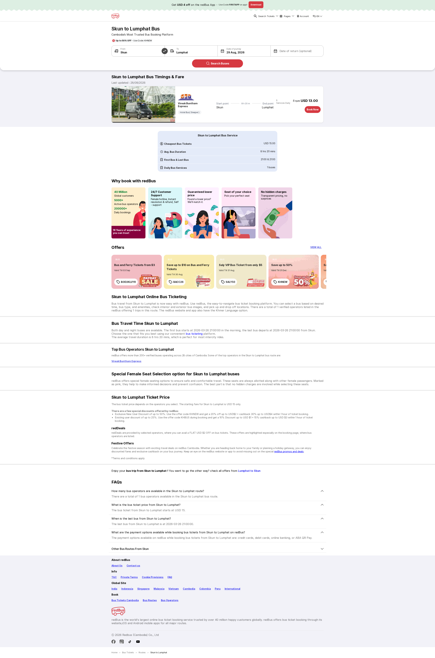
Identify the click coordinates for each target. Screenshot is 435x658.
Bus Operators (170, 600)
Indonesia (127, 588)
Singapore (143, 588)
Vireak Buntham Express (188, 105)
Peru (217, 588)
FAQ (170, 577)
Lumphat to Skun (249, 470)
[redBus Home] (115, 16)
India (114, 588)
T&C (114, 577)
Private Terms (129, 577)
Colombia (205, 588)
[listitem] (117, 259)
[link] (136, 272)
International (232, 588)
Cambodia (189, 588)
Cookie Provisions (152, 577)
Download (256, 4)
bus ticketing (194, 333)
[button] (231, 51)
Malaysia (159, 588)
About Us (117, 565)
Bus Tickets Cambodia (125, 600)
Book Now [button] (313, 109)
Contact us (133, 565)
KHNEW (283, 281)
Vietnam (173, 588)
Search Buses (220, 63)
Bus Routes (150, 600)
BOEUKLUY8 (128, 281)
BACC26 (178, 281)
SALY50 (230, 281)
